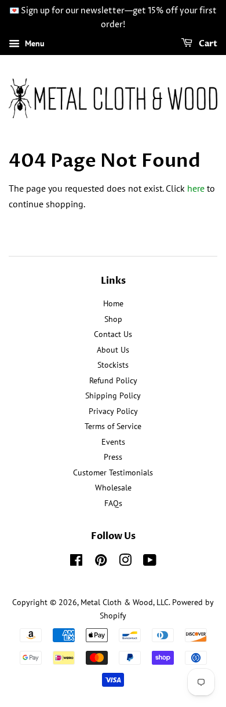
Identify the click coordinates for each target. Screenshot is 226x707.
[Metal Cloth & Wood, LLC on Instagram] (125, 562)
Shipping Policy (113, 395)
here (196, 188)
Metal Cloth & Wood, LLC (125, 602)
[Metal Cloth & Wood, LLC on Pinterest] (100, 562)
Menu (34, 43)
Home (113, 303)
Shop (113, 319)
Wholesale (113, 487)
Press (113, 457)
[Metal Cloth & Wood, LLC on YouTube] (149, 562)
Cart (207, 43)
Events (113, 442)
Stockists (113, 365)
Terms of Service (113, 426)
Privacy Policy (113, 411)
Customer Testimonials (113, 472)
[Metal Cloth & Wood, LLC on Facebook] (76, 562)
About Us (113, 350)
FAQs (113, 503)
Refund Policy (113, 380)
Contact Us (113, 334)
